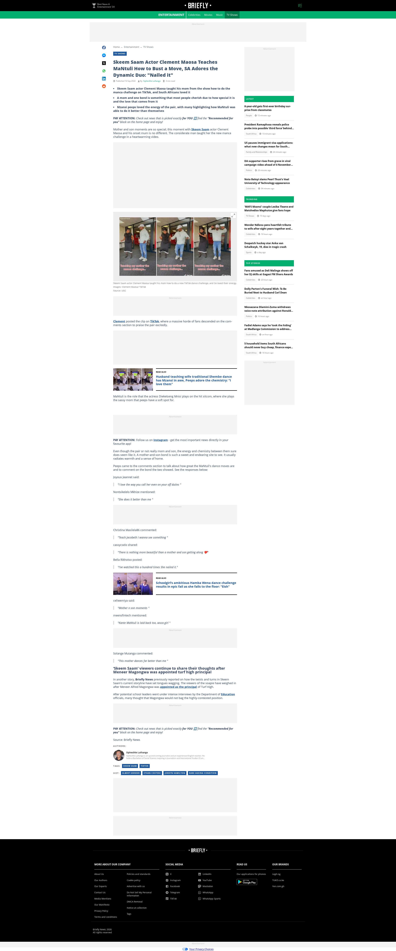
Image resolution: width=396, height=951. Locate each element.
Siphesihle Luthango (152, 81)
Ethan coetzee (152, 773)
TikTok (154, 321)
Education (228, 694)
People (249, 115)
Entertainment (171, 15)
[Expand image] (233, 215)
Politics (249, 170)
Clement (119, 321)
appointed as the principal (178, 687)
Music (219, 15)
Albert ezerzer (131, 773)
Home (116, 46)
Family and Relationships (256, 152)
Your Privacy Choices (201, 949)
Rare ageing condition (203, 773)
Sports (249, 252)
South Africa (251, 133)
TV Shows (232, 15)
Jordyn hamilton (175, 773)
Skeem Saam (200, 129)
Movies (208, 15)
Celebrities (194, 15)
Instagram (160, 440)
